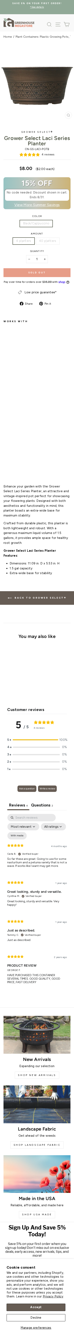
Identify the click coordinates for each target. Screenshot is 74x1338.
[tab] (42, 805)
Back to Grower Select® (40, 597)
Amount (37, 233)
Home (7, 36)
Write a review (47, 788)
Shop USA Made (37, 1214)
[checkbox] (17, 835)
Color (37, 216)
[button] (37, 740)
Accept (36, 1307)
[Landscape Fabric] (37, 1104)
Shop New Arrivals (37, 1075)
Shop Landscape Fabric (37, 1144)
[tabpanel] (37, 902)
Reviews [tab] (18, 805)
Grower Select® (37, 132)
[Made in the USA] (37, 1174)
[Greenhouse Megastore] (18, 22)
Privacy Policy (53, 1296)
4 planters (23, 241)
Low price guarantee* (40, 292)
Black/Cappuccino (36, 223)
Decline (36, 1317)
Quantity (37, 251)
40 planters (47, 241)
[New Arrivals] (37, 1035)
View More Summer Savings (37, 205)
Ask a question (27, 788)
